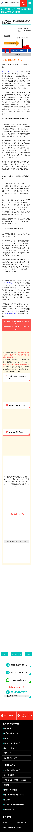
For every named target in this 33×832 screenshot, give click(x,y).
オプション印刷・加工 (10, 733)
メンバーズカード (9, 283)
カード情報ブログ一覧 (16, 654)
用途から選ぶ (7, 728)
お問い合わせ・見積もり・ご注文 (14, 780)
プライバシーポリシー (9, 827)
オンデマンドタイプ (10, 748)
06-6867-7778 (17, 514)
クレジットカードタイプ (11, 743)
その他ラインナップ (10, 758)
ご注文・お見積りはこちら (19, 665)
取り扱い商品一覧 (11, 723)
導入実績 (6, 799)
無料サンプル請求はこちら (17, 405)
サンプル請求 (8, 715)
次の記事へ (29, 654)
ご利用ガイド (9, 765)
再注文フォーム (8, 785)
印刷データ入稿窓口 (25, 716)
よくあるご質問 (8, 775)
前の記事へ (4, 654)
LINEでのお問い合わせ (16, 432)
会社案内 (7, 817)
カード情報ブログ (9, 809)
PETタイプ (7, 753)
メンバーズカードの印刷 (10, 71)
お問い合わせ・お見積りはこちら (18, 377)
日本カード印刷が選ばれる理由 (13, 804)
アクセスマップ (21, 823)
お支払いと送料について (11, 770)
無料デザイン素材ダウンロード (13, 795)
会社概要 (5, 823)
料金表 (5, 738)
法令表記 (19, 827)
